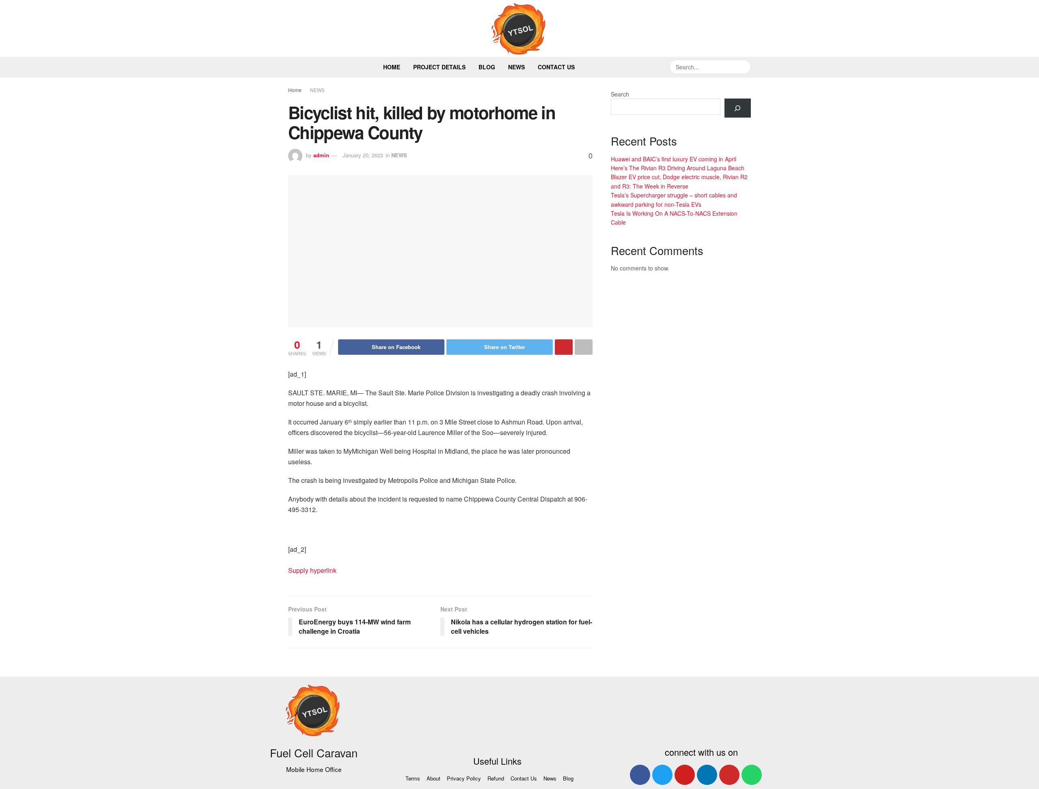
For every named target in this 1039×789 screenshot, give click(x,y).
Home (391, 67)
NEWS (317, 89)
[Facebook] (640, 775)
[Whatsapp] (752, 775)
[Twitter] (662, 775)
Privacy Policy (464, 778)
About (433, 778)
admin (321, 155)
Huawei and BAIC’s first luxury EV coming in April (673, 159)
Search (620, 94)
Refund (495, 778)
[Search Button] (743, 67)
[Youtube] (685, 775)
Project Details (439, 67)
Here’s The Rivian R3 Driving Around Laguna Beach (677, 168)
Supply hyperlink (312, 570)
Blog (487, 67)
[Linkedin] (707, 775)
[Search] (737, 108)
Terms (412, 778)
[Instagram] (729, 775)
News (516, 67)
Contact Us (556, 67)
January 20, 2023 (363, 155)
